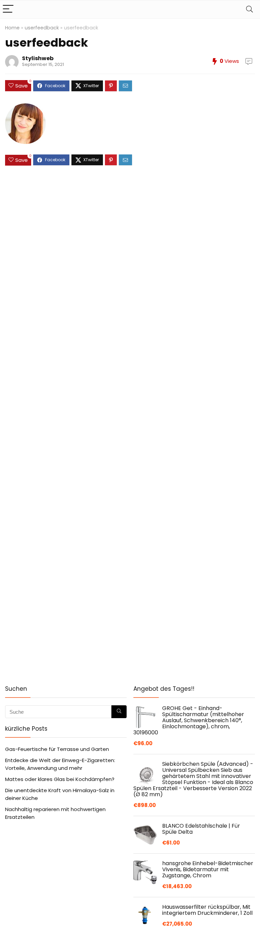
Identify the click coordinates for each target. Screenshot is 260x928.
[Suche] (119, 711)
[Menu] (8, 9)
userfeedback (42, 27)
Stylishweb (37, 58)
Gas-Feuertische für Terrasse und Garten (57, 749)
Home (12, 27)
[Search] (249, 9)
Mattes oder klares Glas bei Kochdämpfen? (59, 779)
